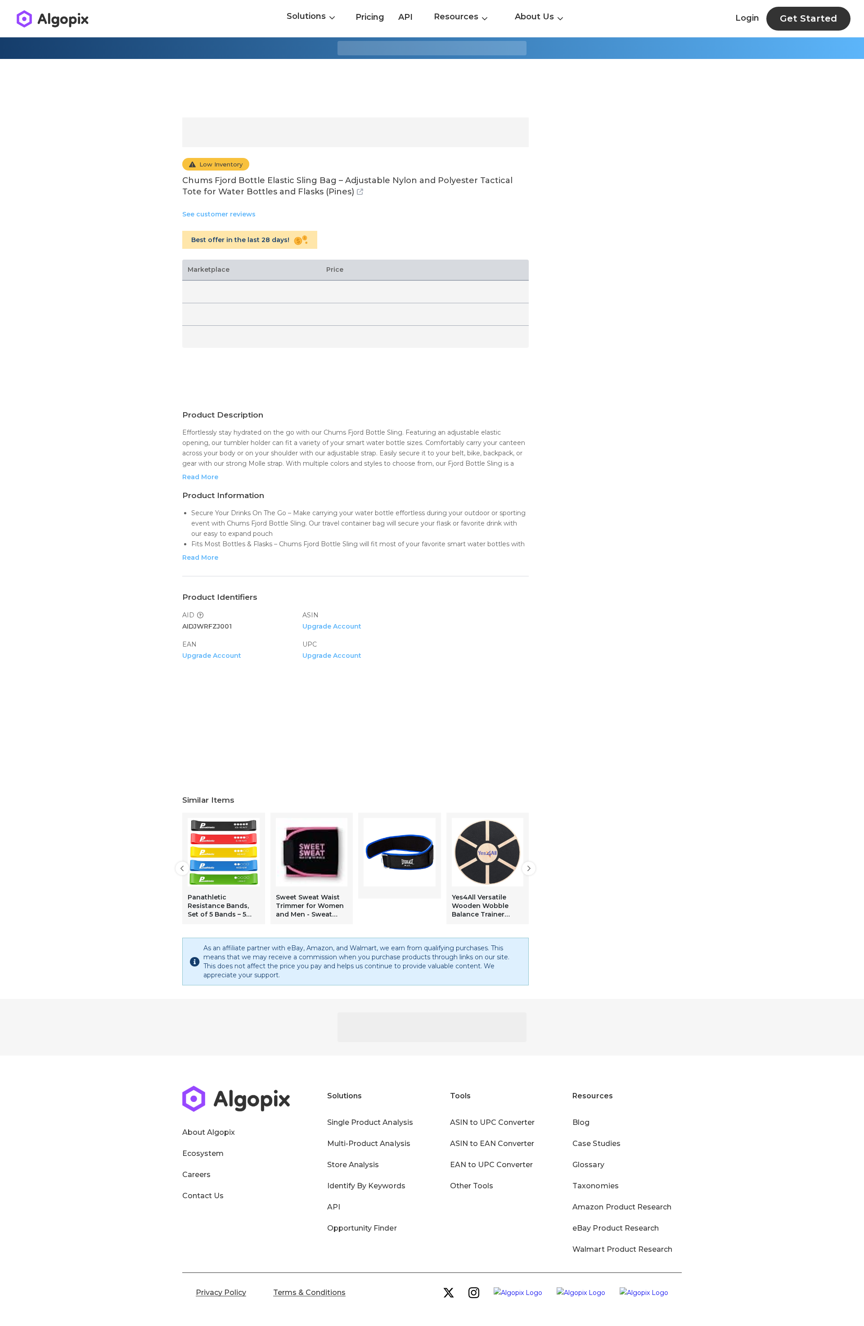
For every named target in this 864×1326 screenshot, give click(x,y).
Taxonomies (595, 1186)
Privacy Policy (221, 1292)
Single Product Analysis (370, 1122)
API (405, 17)
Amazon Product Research (621, 1207)
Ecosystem (203, 1153)
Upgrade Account (331, 626)
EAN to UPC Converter (491, 1164)
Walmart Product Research (622, 1249)
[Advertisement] (432, 88)
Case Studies (596, 1143)
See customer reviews (219, 214)
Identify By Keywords (366, 1186)
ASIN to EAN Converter (492, 1143)
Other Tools (471, 1186)
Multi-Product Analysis (368, 1143)
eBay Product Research (615, 1228)
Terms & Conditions (309, 1292)
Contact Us (203, 1195)
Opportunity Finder (362, 1228)
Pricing (370, 17)
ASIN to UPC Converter (492, 1122)
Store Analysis (353, 1164)
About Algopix (208, 1132)
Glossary (588, 1164)
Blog (581, 1122)
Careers (196, 1174)
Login (747, 18)
